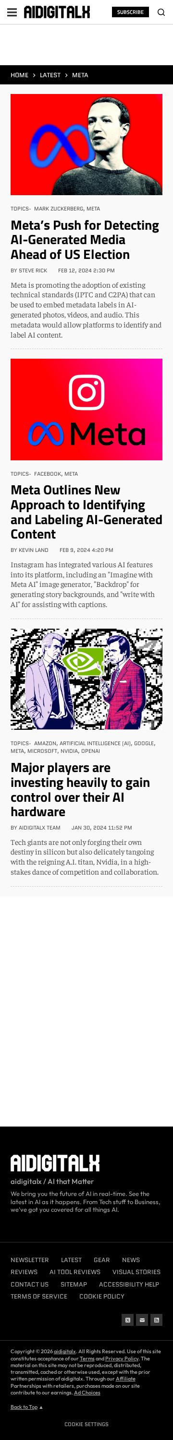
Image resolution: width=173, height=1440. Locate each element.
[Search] (161, 12)
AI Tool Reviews (74, 1272)
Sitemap (74, 1284)
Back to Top (24, 1407)
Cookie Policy (101, 1296)
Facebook (47, 474)
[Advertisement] (86, 47)
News (131, 1260)
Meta (93, 208)
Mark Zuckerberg (58, 208)
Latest (71, 1260)
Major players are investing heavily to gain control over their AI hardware (80, 789)
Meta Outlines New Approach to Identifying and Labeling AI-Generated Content (86, 511)
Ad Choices (87, 1392)
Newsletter (30, 1260)
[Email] (142, 1320)
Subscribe (130, 12)
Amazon (45, 743)
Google (144, 743)
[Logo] (57, 12)
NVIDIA (69, 751)
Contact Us (30, 1284)
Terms (87, 1358)
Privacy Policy (121, 1358)
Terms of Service (39, 1296)
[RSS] (156, 1320)
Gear (102, 1260)
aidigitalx (65, 1351)
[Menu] (12, 12)
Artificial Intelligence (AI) (95, 743)
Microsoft (42, 751)
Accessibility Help (129, 1284)
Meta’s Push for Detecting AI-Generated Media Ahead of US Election (85, 239)
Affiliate (126, 1378)
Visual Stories (136, 1272)
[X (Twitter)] (128, 1320)
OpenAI (90, 751)
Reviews (24, 1272)
